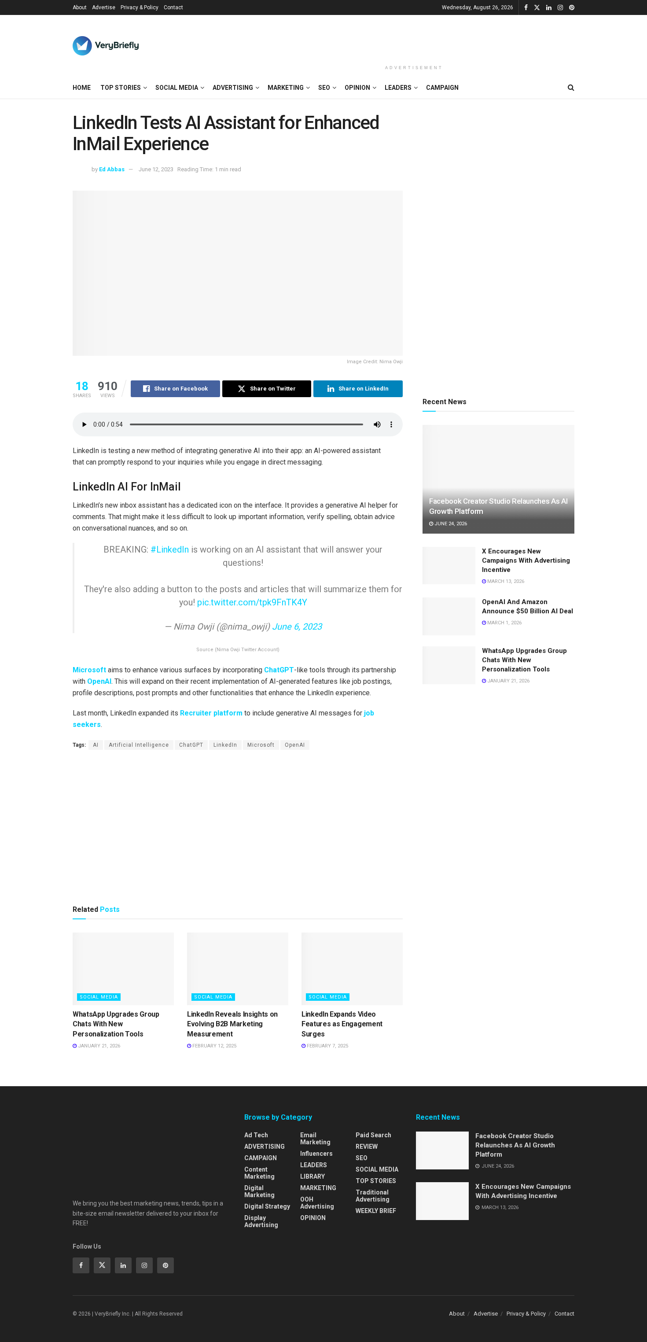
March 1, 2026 (504, 623)
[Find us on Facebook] (526, 7)
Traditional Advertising (373, 1196)
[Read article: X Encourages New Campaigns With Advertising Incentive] (449, 566)
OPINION (357, 87)
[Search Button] (571, 88)
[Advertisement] (414, 38)
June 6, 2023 (297, 626)
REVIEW (367, 1146)
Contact (173, 7)
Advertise (103, 7)
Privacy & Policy (139, 7)
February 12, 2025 (213, 1046)
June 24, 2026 (450, 524)
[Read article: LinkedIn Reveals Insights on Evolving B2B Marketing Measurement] (237, 969)
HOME (82, 87)
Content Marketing (259, 1173)
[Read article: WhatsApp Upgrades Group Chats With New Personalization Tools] (123, 969)
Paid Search (373, 1135)
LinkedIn (225, 745)
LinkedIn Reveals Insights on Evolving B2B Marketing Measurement (232, 1024)
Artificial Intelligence (139, 745)
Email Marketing (315, 1139)
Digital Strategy (267, 1206)
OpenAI (99, 681)
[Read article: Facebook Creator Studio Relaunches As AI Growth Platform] (498, 479)
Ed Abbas (112, 169)
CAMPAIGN (442, 87)
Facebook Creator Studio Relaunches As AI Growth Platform (515, 1145)
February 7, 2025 (326, 1046)
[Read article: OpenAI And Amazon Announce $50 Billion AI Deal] (449, 616)
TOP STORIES (120, 87)
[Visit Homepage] (106, 45)
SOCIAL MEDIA (176, 87)
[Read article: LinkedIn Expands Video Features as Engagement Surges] (352, 969)
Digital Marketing (259, 1191)
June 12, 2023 (156, 169)
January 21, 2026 (98, 1046)
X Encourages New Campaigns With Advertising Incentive (526, 560)
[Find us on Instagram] (560, 7)
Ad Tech (256, 1135)
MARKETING (286, 87)
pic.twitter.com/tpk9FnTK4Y (252, 602)
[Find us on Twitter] (537, 7)
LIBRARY (312, 1176)
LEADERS (398, 87)
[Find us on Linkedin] (123, 1265)
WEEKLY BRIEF (376, 1210)
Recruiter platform (211, 713)
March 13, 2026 (505, 581)
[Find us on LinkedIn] (548, 7)
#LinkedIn (170, 549)
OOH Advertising (317, 1203)
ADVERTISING (233, 87)
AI (96, 745)
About (80, 7)
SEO (324, 87)
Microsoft (89, 670)
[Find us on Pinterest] (571, 7)
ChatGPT (279, 670)
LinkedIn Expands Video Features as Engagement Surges (341, 1024)
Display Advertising (261, 1221)
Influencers (316, 1153)
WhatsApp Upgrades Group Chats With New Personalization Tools (116, 1024)
